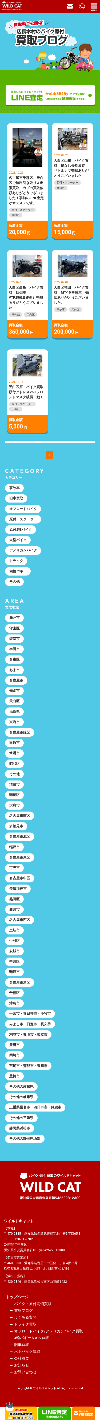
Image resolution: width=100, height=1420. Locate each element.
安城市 (14, 951)
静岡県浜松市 (19, 1128)
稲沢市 (14, 847)
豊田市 (14, 1045)
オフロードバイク (23, 509)
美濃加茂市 (18, 889)
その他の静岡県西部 (25, 1138)
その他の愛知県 (21, 1086)
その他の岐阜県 (21, 1097)
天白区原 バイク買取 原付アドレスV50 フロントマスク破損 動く (28, 392)
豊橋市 (14, 1076)
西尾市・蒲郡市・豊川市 (28, 1066)
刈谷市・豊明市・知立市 (28, 1034)
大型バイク (18, 540)
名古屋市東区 (19, 857)
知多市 (14, 691)
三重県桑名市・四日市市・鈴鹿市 (35, 1107)
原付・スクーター (22, 209)
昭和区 (14, 764)
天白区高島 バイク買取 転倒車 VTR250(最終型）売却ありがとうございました (26, 297)
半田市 (14, 649)
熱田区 (14, 899)
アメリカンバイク (23, 550)
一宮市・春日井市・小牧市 (30, 1013)
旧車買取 (16, 498)
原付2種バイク (20, 529)
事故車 (61, 309)
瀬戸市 (14, 618)
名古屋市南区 (19, 816)
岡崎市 (14, 1055)
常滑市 (14, 753)
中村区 (14, 941)
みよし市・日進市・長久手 (30, 1024)
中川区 (14, 961)
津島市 (14, 1003)
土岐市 (14, 930)
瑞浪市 (14, 972)
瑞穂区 (14, 795)
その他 (16, 314)
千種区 (14, 993)
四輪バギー (18, 571)
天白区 (16, 214)
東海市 (14, 722)
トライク (16, 561)
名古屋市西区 (19, 920)
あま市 (14, 670)
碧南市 (14, 639)
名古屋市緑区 (19, 732)
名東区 (14, 659)
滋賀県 (14, 712)
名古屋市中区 (19, 878)
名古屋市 (16, 680)
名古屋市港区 (19, 982)
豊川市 (14, 909)
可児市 (14, 868)
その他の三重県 (21, 1118)
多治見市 (16, 826)
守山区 (14, 628)
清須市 (14, 784)
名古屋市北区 (19, 836)
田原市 (14, 743)
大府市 (14, 805)
